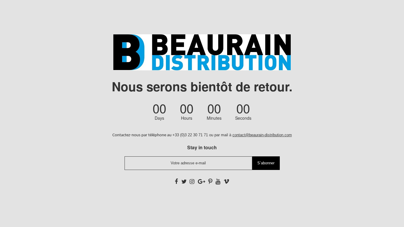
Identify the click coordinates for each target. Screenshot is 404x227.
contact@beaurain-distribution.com (262, 135)
